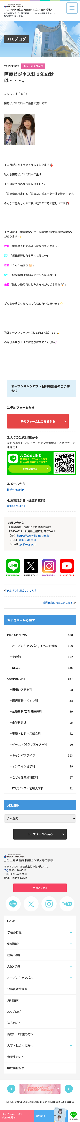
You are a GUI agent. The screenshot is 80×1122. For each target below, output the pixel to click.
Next (69, 1089)
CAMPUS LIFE (40, 678)
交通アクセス (40, 887)
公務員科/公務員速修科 (42, 711)
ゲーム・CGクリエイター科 (42, 744)
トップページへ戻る (40, 834)
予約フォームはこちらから (38, 421)
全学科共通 (42, 722)
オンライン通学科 (42, 766)
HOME (11, 921)
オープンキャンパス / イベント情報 (42, 646)
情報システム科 (42, 689)
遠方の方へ (14, 1023)
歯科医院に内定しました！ (58, 602)
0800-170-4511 (16, 506)
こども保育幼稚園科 (42, 777)
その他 (42, 656)
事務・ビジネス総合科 (42, 733)
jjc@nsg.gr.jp (15, 489)
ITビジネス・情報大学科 (42, 788)
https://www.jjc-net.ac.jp (33, 535)
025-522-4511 (19, 873)
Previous (11, 1089)
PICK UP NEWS (40, 635)
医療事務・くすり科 (42, 700)
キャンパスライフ (33, 66)
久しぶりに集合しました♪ (22, 590)
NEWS (42, 668)
